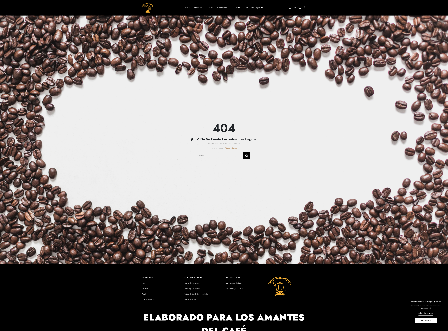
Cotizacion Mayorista (254, 7)
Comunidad (222, 7)
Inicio (187, 7)
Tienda (210, 7)
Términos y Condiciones (192, 288)
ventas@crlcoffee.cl (235, 283)
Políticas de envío (190, 299)
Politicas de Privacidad (191, 283)
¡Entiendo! (426, 320)
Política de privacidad (425, 313)
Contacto (236, 7)
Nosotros (198, 7)
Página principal (231, 148)
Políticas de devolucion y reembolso (196, 294)
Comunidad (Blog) (148, 299)
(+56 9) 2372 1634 (236, 288)
